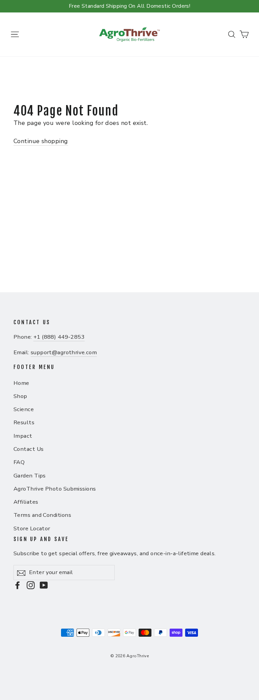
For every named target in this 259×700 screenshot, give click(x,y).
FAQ (19, 462)
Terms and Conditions (42, 515)
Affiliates (25, 502)
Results (23, 422)
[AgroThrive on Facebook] (17, 585)
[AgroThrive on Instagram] (31, 585)
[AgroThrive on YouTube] (44, 585)
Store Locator (31, 528)
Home (21, 383)
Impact (22, 436)
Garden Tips (29, 475)
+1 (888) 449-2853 (59, 337)
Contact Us (28, 449)
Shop (20, 396)
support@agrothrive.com (64, 352)
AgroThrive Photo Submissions (54, 489)
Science (23, 409)
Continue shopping (40, 141)
